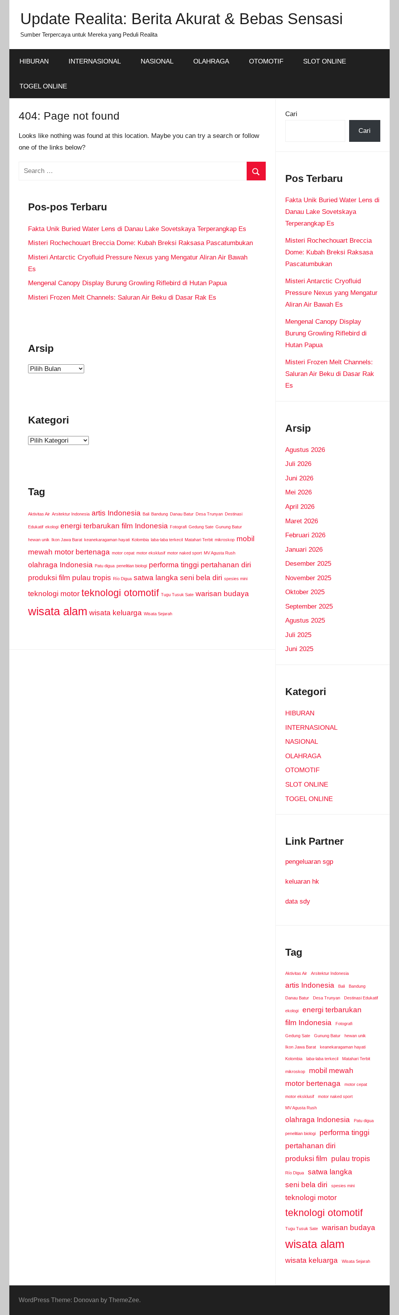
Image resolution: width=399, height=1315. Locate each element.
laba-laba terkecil (167, 539)
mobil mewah (331, 1070)
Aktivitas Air (39, 514)
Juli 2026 (298, 464)
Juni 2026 (299, 478)
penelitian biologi (132, 565)
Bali (146, 514)
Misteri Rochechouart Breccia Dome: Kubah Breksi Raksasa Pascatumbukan (140, 243)
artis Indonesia (116, 513)
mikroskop (225, 539)
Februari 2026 (305, 535)
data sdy (297, 901)
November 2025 (308, 578)
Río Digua (122, 578)
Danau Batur (182, 514)
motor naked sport (184, 553)
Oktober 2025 (305, 592)
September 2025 (309, 606)
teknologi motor (53, 594)
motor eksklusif (150, 553)
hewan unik (38, 539)
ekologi (51, 526)
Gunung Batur (228, 526)
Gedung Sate (201, 526)
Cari (291, 114)
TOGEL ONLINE (43, 86)
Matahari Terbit (199, 539)
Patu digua (105, 565)
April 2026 (299, 506)
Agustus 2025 (305, 620)
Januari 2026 (304, 549)
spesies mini (235, 578)
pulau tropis (91, 578)
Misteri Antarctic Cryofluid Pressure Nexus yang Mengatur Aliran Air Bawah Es (331, 292)
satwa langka (156, 578)
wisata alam (57, 611)
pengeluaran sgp (309, 861)
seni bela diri (201, 578)
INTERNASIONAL (95, 61)
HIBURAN (34, 61)
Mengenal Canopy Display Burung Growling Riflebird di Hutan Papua (127, 283)
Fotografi (178, 526)
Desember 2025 (308, 563)
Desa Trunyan (209, 514)
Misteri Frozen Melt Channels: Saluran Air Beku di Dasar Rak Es (122, 297)
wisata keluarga (115, 613)
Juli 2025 (298, 635)
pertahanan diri (226, 565)
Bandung (159, 514)
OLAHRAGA (211, 61)
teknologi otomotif (120, 593)
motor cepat (123, 553)
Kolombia (140, 539)
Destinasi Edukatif (361, 998)
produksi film (49, 578)
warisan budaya (222, 594)
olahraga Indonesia (60, 565)
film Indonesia (145, 526)
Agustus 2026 (305, 450)
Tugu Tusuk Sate (177, 594)
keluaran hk (302, 881)
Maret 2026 (301, 521)
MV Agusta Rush (219, 553)
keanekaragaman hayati (107, 539)
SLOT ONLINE (324, 61)
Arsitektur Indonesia (71, 514)
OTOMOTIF (266, 61)
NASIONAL (157, 61)
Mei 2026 (298, 492)
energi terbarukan (90, 526)
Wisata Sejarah (158, 613)
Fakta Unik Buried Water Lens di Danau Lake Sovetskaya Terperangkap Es (137, 229)
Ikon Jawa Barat (66, 539)
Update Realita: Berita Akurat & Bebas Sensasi (181, 18)
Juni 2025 (299, 649)
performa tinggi (174, 565)
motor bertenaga (82, 552)
